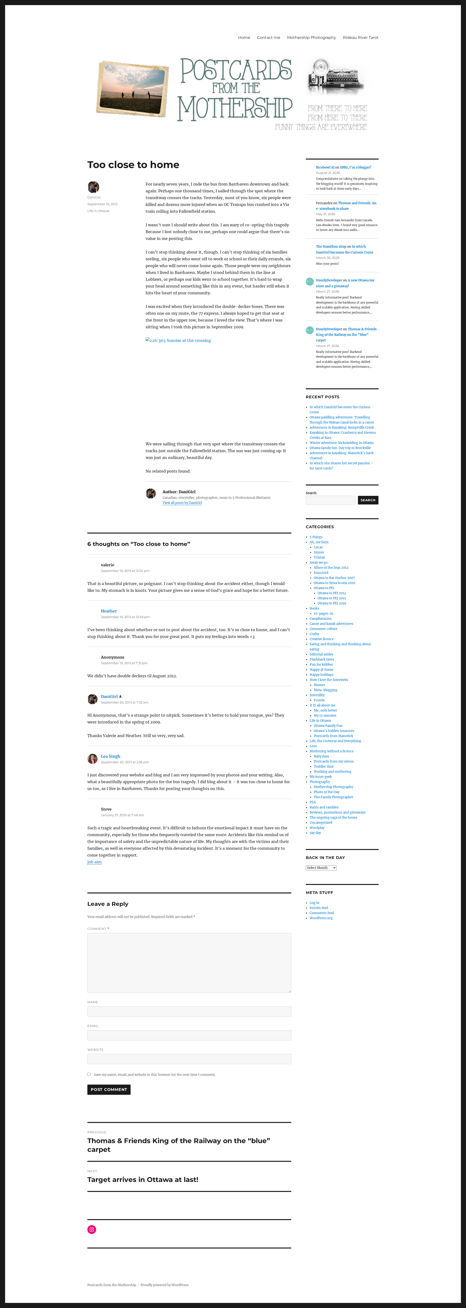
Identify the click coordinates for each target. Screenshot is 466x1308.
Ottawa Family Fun (328, 726)
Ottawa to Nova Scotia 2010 (334, 583)
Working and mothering (332, 772)
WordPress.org (321, 918)
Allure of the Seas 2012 (331, 568)
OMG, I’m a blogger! (355, 167)
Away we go (319, 563)
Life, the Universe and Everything (335, 741)
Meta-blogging (325, 690)
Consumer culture (323, 629)
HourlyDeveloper (329, 280)
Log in (314, 903)
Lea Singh (110, 756)
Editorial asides (321, 654)
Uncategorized (321, 823)
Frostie (319, 700)
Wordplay (317, 828)
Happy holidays (321, 675)
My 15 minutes (325, 715)
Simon (319, 552)
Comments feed (322, 913)
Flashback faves (322, 659)
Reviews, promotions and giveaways (338, 812)
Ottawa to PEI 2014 (332, 593)
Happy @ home (321, 670)
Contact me (268, 37)
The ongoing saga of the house (333, 817)
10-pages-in (323, 614)
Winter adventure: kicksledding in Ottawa (342, 443)
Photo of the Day (326, 792)
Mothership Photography (311, 37)
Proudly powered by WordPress (165, 1285)
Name (92, 1002)
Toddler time (324, 766)
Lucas (318, 547)
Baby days (321, 756)
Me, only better (325, 710)
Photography (320, 782)
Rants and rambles (324, 807)
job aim (94, 861)
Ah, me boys (319, 542)
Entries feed (319, 908)
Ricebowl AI (325, 167)
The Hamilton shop (331, 247)
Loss (313, 746)
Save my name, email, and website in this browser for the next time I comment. (155, 1075)
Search (311, 493)
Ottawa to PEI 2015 (332, 598)
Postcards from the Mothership (111, 1285)
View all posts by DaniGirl (182, 503)
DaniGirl (94, 197)
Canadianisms (321, 619)
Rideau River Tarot (361, 37)
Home (244, 37)
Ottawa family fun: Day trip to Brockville (340, 448)
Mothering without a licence (331, 751)
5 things (316, 537)
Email (93, 1026)
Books (314, 608)
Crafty (314, 634)
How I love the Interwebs (329, 680)
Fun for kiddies (321, 664)
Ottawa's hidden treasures (334, 731)
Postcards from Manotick (333, 736)
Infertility (317, 695)
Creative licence (322, 639)
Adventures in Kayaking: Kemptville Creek (342, 427)
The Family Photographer (333, 797)
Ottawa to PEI (324, 588)
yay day (315, 833)
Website (95, 1050)
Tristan (319, 557)
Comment (98, 929)
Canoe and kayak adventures (331, 624)
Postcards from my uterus (334, 761)
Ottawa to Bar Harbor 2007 (334, 578)
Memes (319, 685)
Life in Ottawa (98, 211)
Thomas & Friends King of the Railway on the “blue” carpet (346, 335)
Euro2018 (321, 573)
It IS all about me (322, 705)
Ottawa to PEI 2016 (332, 603)
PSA (313, 802)
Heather (109, 611)
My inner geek (321, 777)
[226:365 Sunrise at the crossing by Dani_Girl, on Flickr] (218, 385)
